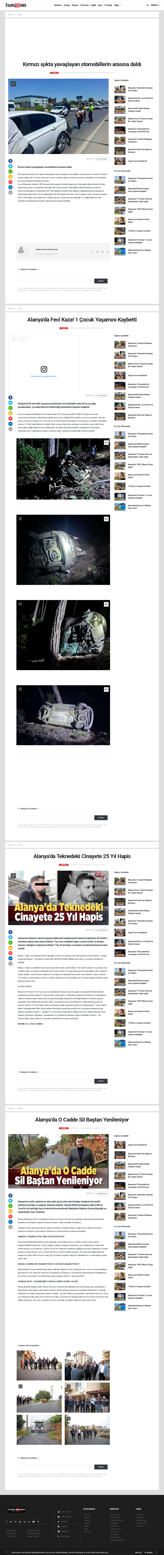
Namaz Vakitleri (116, 1520)
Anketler (140, 1518)
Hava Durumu (115, 1515)
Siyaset (75, 5)
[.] (63, 469)
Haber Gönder (33, 1536)
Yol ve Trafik (115, 1518)
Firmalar (108, 5)
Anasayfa (11, 15)
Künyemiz (65, 1531)
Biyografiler (141, 1520)
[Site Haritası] (35, 1522)
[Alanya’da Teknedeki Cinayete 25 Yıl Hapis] (58, 898)
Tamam (149, 1552)
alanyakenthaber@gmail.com (47, 254)
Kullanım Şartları (34, 1531)
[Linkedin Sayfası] (25, 1522)
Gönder (101, 281)
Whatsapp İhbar (34, 1533)
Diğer (117, 5)
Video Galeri (66, 1517)
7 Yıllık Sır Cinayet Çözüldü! (139, 231)
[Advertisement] (84, 40)
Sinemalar (114, 1532)
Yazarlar (64, 1522)
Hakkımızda (11, 1531)
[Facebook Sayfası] (7, 1522)
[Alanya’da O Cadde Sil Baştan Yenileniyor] (58, 1161)
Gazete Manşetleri (117, 1540)
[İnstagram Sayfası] (16, 1522)
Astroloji (140, 1526)
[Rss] (30, 1522)
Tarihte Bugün (116, 1529)
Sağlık (93, 5)
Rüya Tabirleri (142, 1523)
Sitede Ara (141, 1515)
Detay (139, 1552)
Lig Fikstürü (114, 1526)
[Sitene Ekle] (39, 1522)
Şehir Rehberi (115, 1537)
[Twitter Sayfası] (12, 1522)
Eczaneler (114, 1523)
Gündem (58, 5)
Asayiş (67, 5)
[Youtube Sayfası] (21, 1522)
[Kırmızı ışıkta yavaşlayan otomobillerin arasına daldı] (58, 116)
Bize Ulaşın (65, 1536)
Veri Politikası (11, 1536)
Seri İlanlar (114, 1534)
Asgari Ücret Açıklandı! (137, 161)
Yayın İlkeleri (11, 1533)
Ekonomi (85, 5)
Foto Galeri (66, 1512)
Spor (100, 5)
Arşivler (64, 1527)
